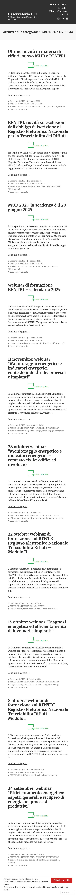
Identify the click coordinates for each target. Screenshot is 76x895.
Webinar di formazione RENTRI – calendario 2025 (34, 287)
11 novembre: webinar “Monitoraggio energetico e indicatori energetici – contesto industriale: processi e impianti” (37, 368)
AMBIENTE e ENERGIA (19, 104)
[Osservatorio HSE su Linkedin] (66, 18)
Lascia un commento (19, 109)
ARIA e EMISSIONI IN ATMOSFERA (44, 428)
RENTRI (61, 107)
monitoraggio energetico (53, 431)
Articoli (62, 4)
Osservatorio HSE (23, 14)
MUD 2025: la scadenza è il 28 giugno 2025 (37, 207)
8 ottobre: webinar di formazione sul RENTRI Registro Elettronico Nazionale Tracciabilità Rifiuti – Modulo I (38, 709)
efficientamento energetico (22, 431)
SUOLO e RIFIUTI (37, 104)
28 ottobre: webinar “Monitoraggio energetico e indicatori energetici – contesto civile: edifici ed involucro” (35, 455)
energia (38, 431)
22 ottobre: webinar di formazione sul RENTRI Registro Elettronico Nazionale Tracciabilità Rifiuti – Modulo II (38, 543)
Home (53, 4)
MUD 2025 (52, 266)
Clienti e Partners (58, 11)
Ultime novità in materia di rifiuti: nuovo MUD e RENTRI (36, 54)
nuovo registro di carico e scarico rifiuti (27, 343)
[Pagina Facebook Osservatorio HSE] (59, 18)
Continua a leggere (17, 95)
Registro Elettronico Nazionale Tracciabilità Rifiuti (32, 186)
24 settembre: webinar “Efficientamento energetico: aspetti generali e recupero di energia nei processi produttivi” (36, 797)
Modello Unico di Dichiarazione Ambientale (29, 107)
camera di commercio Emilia (22, 860)
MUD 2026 (52, 107)
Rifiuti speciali (14, 189)
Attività (62, 8)
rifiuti (19, 609)
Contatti (63, 14)
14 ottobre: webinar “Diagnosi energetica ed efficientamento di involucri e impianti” (37, 626)
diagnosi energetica (18, 685)
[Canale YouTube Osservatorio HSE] (63, 18)
